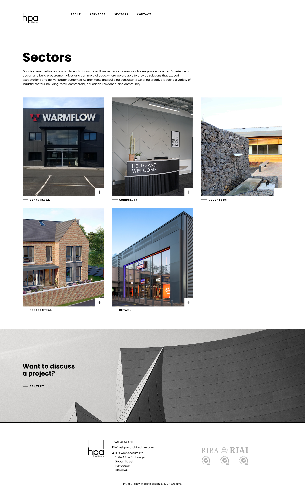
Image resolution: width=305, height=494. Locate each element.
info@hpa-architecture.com (133, 447)
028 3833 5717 (122, 442)
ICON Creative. (173, 484)
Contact (144, 14)
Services (97, 14)
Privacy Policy (131, 484)
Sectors (121, 14)
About (76, 14)
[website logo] (42, 14)
